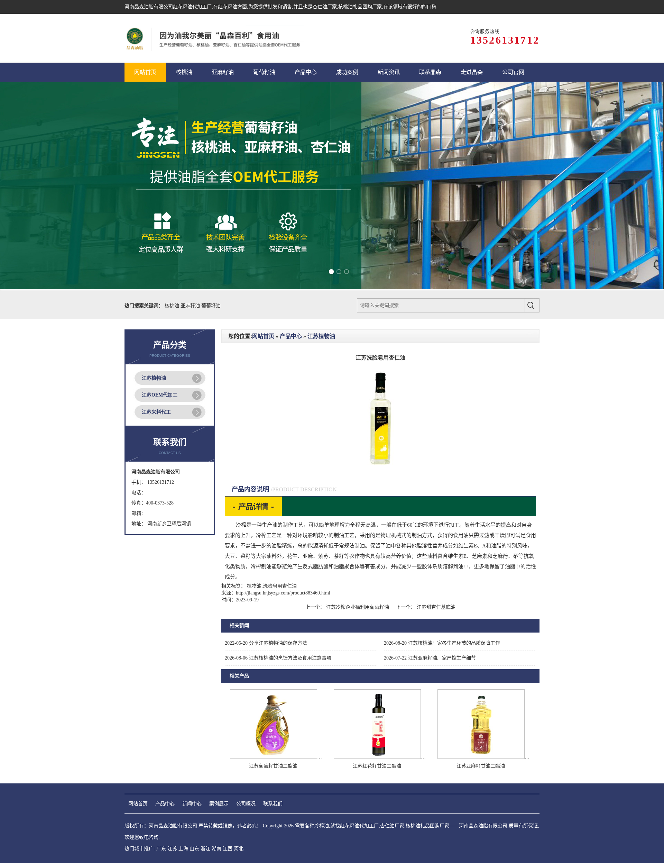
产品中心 (291, 336)
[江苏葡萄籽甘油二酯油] (273, 757)
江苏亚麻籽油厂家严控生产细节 (430, 658)
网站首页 (263, 336)
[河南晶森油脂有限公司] (214, 38)
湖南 (216, 848)
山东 (194, 848)
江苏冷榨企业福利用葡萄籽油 (357, 607)
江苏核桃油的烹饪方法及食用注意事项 (278, 658)
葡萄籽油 (211, 305)
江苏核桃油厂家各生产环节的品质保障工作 (442, 643)
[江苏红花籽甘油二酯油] (377, 757)
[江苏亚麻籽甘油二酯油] (481, 757)
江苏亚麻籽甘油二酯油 (480, 766)
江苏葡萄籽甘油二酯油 (273, 766)
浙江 (205, 848)
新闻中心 (192, 803)
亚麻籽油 (191, 305)
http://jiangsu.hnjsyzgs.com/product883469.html (283, 593)
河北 (238, 848)
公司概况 (246, 803)
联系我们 (273, 803)
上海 (183, 848)
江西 (227, 848)
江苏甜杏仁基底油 (435, 607)
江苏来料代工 (156, 412)
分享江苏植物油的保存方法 (266, 643)
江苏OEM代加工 (159, 395)
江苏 (172, 848)
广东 (161, 848)
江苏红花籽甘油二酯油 (377, 766)
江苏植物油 (154, 378)
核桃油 (173, 305)
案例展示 (219, 803)
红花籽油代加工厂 (192, 6)
